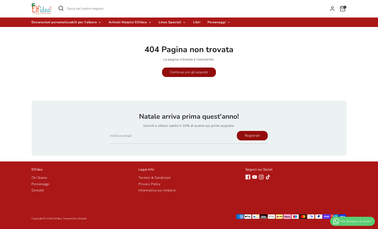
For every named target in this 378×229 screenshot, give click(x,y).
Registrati (252, 135)
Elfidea (58, 218)
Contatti (38, 190)
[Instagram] (261, 177)
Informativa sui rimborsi (157, 190)
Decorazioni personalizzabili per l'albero (65, 22)
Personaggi (217, 22)
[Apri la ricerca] (61, 8)
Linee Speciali (170, 22)
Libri (196, 22)
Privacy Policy (149, 184)
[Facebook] (248, 177)
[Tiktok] (268, 177)
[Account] (332, 9)
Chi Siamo (39, 177)
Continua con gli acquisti (189, 72)
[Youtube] (254, 177)
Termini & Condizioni (154, 177)
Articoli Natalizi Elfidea (128, 22)
